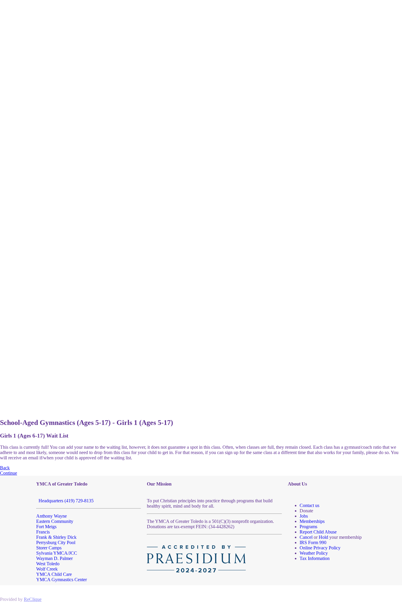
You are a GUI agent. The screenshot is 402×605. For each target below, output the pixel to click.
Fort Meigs (46, 526)
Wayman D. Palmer (54, 558)
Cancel (306, 537)
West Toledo (47, 563)
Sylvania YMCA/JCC (56, 553)
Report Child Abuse (318, 531)
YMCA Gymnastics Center (61, 579)
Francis (43, 531)
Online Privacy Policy (320, 547)
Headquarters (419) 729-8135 (65, 500)
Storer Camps (49, 547)
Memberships (312, 521)
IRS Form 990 (313, 542)
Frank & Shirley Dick (56, 537)
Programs (308, 526)
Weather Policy (314, 553)
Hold (323, 537)
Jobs (304, 515)
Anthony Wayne (51, 515)
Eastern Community (54, 521)
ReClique (32, 599)
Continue (8, 473)
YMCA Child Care (54, 574)
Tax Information (315, 558)
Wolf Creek (47, 568)
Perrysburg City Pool (55, 542)
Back (5, 467)
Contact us (309, 505)
